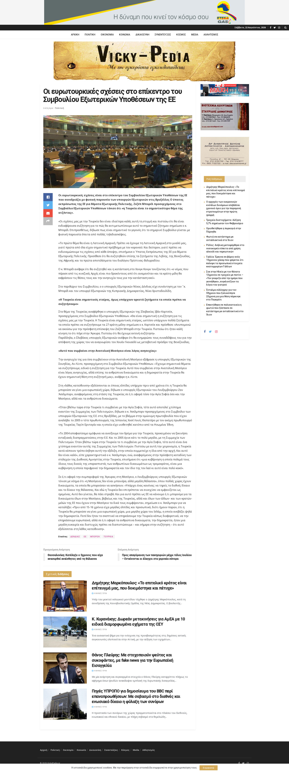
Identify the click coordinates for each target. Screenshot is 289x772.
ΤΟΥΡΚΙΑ (108, 536)
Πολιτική (90, 34)
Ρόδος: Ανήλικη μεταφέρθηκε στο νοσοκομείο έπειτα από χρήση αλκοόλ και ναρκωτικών (225, 248)
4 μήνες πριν (100, 593)
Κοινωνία (124, 34)
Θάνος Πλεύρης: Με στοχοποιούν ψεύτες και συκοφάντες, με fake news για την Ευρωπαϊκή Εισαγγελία (132, 660)
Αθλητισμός (211, 34)
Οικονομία (107, 34)
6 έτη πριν (48, 108)
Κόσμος (181, 34)
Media (194, 34)
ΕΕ (85, 536)
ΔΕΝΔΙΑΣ (75, 536)
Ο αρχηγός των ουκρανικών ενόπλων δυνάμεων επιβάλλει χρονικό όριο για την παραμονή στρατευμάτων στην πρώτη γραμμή (223, 208)
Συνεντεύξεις (163, 34)
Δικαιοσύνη (142, 34)
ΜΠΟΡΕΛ (95, 536)
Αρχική (75, 34)
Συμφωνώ (208, 767)
